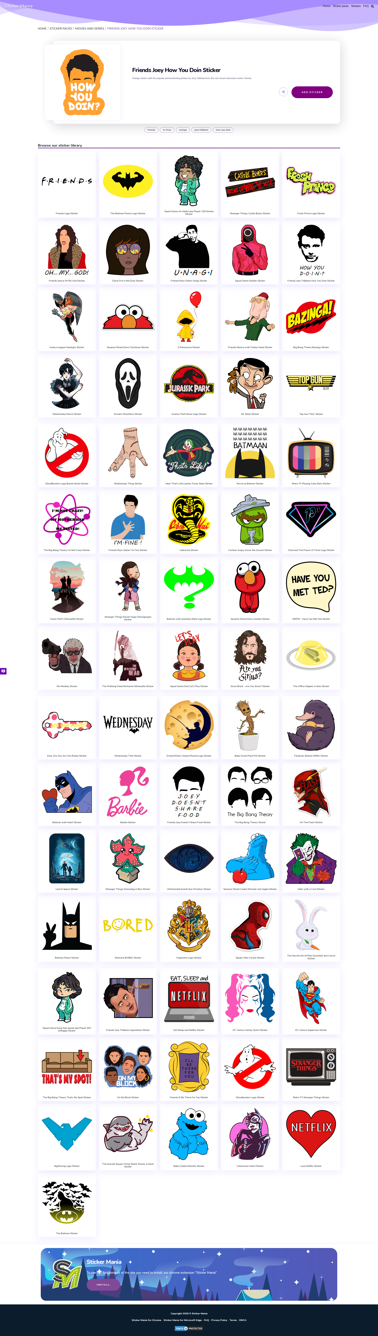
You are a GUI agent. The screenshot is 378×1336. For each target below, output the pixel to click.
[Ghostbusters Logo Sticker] (250, 1067)
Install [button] (103, 1284)
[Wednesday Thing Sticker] (128, 453)
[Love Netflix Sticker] (311, 1134)
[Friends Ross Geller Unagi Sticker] (189, 250)
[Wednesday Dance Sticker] (67, 383)
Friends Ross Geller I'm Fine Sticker (128, 550)
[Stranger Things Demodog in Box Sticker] (128, 858)
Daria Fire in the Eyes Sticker (127, 280)
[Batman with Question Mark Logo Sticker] (189, 587)
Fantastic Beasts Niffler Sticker (311, 756)
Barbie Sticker (128, 822)
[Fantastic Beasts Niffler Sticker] (311, 725)
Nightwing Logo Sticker (67, 1166)
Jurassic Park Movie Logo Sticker (189, 414)
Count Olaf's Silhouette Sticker (67, 619)
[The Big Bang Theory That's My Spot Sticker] (67, 1067)
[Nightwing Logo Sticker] (67, 1134)
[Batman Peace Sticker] (67, 926)
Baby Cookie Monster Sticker (188, 1166)
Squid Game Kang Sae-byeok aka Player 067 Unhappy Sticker (67, 1029)
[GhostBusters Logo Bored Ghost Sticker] (67, 453)
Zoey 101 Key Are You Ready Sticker (67, 756)
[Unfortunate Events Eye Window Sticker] (189, 858)
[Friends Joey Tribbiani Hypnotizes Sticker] (128, 998)
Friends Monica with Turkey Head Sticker (250, 347)
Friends (151, 130)
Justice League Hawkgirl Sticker (67, 347)
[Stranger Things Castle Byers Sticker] (250, 181)
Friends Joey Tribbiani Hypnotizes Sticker (128, 1030)
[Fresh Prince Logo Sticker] (311, 181)
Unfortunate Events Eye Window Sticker (189, 889)
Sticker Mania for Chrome (146, 1320)
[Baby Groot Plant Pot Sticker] (250, 725)
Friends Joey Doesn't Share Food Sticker (189, 822)
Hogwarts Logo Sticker (188, 957)
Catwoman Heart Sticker (250, 1166)
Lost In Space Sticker (67, 889)
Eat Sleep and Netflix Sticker (189, 1030)
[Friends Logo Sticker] (67, 181)
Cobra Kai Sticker (189, 550)
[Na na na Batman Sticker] (250, 453)
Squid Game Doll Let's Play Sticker (189, 686)
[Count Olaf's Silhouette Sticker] (67, 587)
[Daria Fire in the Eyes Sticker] (128, 250)
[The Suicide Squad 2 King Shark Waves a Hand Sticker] (128, 1133)
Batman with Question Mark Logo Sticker (189, 619)
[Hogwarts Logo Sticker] (189, 926)
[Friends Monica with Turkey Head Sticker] (250, 316)
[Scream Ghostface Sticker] (128, 383)
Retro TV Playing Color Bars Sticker (311, 483)
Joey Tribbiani (201, 130)
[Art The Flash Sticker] (311, 792)
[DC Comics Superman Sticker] (311, 998)
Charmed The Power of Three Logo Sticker (311, 550)
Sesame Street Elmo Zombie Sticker (250, 619)
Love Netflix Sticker (311, 1166)
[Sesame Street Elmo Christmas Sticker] (128, 316)
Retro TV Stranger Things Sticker (311, 1097)
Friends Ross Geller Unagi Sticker (189, 280)
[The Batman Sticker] (67, 1203)
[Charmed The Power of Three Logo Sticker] (311, 519)
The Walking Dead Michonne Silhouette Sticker (128, 686)
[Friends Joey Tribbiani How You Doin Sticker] (311, 250)
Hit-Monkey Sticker (67, 686)
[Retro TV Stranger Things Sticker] (311, 1067)
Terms (233, 1320)
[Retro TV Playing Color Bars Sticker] (311, 453)
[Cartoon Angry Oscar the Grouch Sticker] (250, 519)
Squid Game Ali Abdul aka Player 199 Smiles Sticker (189, 213)
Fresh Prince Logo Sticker (311, 213)
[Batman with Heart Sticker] (67, 792)
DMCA (242, 1320)
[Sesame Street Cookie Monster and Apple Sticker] (250, 858)
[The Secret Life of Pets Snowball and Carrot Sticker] (311, 925)
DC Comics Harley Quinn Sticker (250, 1030)
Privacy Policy (219, 1320)
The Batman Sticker (67, 1233)
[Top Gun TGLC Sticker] (311, 383)
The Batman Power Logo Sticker (127, 213)
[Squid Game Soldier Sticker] (250, 250)
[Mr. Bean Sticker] (250, 383)
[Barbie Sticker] (128, 792)
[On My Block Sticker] (128, 1067)
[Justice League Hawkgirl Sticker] (67, 316)
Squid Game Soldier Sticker (250, 280)
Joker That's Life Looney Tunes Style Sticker (189, 483)
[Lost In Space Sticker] (67, 858)
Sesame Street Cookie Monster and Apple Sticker (250, 889)
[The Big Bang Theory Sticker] (250, 792)
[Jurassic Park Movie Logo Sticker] (189, 383)
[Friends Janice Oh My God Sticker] (67, 250)
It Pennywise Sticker (189, 347)
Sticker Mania (19, 6)
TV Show (167, 130)
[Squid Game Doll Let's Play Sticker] (189, 655)
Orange (183, 130)
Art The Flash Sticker (311, 822)
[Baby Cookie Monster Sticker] (189, 1134)
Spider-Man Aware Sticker (250, 957)
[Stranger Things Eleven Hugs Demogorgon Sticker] (128, 586)
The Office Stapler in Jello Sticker (311, 686)
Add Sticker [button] (312, 92)
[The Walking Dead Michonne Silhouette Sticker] (128, 655)
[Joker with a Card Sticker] (311, 858)
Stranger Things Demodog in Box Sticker (128, 889)
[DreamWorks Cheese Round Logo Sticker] (189, 725)
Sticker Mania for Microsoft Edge (183, 1320)
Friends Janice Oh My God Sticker (67, 280)
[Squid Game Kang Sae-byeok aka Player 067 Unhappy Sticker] (67, 997)
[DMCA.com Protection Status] (189, 1330)
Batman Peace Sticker (67, 957)
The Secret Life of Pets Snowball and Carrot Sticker (311, 957)
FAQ (206, 1320)
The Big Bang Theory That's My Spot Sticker (67, 1097)
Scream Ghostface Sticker (128, 414)
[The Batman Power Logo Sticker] (128, 181)
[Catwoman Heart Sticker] (250, 1134)
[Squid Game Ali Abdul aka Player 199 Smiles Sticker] (189, 181)
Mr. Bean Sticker (250, 414)
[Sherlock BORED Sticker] (128, 926)
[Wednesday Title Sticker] (128, 725)
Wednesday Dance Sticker (66, 414)
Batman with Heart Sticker (66, 822)
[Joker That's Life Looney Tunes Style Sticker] (189, 453)
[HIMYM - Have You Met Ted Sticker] (311, 587)
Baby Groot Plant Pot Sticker (250, 756)
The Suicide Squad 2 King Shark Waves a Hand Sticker (128, 1165)
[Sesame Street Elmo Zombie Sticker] (250, 587)
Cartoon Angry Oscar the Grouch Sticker (250, 550)
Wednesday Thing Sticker (128, 483)
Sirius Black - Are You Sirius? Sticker (250, 686)
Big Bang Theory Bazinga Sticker (311, 347)
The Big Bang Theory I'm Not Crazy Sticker (67, 550)
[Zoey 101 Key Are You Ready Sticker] (67, 725)
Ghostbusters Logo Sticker (250, 1097)
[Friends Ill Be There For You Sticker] (189, 1067)
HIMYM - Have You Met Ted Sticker (311, 619)
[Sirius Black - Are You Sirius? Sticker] (250, 655)
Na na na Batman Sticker (250, 483)
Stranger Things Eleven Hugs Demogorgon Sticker (128, 618)
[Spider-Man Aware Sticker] (250, 926)
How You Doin (223, 130)
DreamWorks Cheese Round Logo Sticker (189, 756)
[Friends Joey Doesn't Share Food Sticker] (189, 792)
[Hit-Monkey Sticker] (67, 655)
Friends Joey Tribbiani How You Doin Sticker (311, 280)
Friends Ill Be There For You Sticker (189, 1097)
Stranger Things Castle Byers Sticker (250, 213)
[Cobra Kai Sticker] (189, 519)
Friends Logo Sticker (67, 213)
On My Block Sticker (128, 1097)
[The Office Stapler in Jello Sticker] (311, 655)
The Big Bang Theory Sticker (250, 822)
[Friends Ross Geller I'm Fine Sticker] (128, 519)
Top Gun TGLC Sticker (311, 414)
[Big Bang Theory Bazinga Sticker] (311, 316)
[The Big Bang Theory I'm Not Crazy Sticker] (67, 519)
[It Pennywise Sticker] (189, 316)
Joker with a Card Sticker (311, 889)
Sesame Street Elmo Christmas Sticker (128, 347)
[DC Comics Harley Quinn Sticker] (250, 998)
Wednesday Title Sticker (127, 756)
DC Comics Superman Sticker (311, 1030)
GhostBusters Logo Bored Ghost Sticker (66, 483)
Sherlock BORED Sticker (128, 957)
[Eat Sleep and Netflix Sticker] (189, 998)
